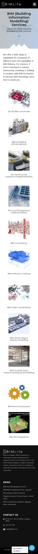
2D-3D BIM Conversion (19, 111)
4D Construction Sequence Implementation (19, 176)
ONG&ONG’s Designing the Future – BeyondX (17, 490)
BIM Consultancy (19, 243)
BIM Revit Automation (19, 406)
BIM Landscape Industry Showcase (14, 493)
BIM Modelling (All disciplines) (19, 143)
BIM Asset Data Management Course (14, 486)
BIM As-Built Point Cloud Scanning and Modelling (19, 371)
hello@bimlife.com (12, 529)
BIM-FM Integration (19, 437)
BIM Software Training (19, 274)
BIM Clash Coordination (19, 307)
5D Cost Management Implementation (19, 211)
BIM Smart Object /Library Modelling (19, 339)
